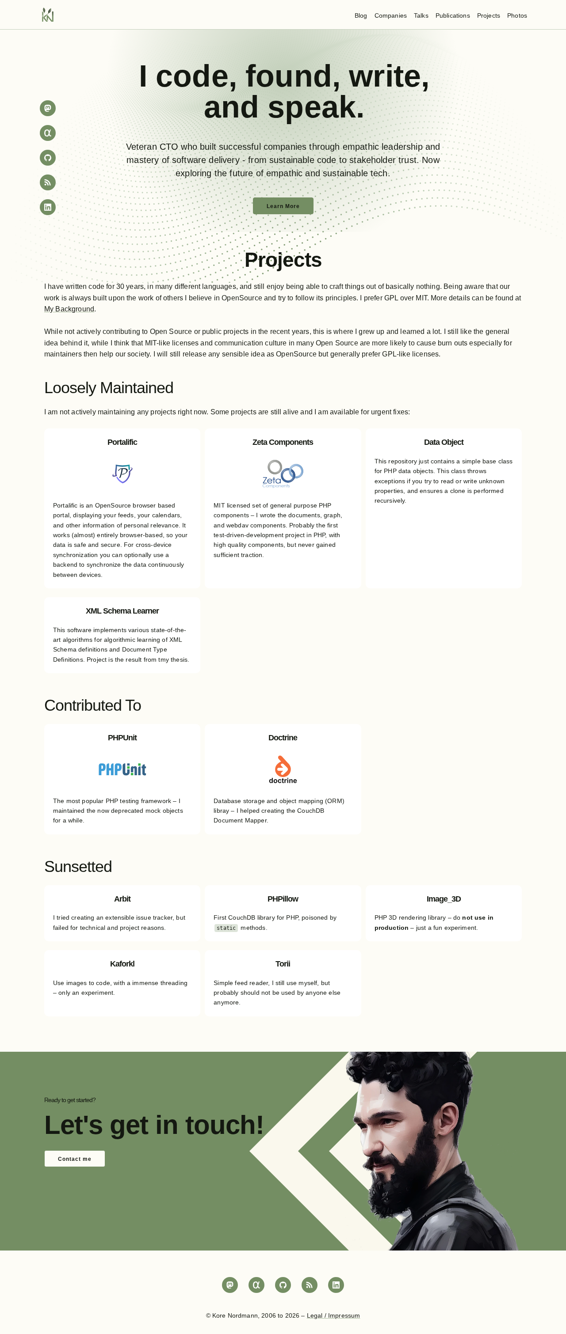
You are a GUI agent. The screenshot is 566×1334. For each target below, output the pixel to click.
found (288, 76)
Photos (517, 15)
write (385, 76)
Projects (488, 15)
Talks (421, 15)
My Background (69, 309)
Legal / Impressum (333, 1315)
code (192, 76)
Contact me (75, 1159)
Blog (361, 15)
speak (312, 107)
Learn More (283, 206)
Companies (391, 15)
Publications (453, 15)
